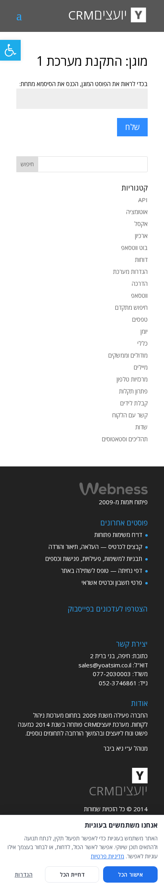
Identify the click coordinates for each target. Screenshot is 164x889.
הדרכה (140, 283)
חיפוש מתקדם (131, 307)
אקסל (141, 224)
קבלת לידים (134, 403)
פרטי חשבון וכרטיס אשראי (112, 582)
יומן (144, 331)
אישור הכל (130, 874)
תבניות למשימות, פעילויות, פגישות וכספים (93, 559)
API (143, 200)
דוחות (141, 260)
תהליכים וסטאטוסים (125, 439)
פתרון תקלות (133, 391)
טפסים (140, 319)
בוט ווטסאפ (134, 248)
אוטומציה (137, 212)
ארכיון (141, 236)
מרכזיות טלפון (132, 379)
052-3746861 (118, 683)
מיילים (141, 367)
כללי (142, 343)
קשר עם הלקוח (130, 415)
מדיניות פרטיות (107, 856)
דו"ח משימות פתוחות (118, 535)
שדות (141, 427)
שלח (132, 127)
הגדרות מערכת (130, 271)
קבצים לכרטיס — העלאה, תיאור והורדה (95, 547)
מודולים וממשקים (128, 355)
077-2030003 (112, 674)
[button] (10, 50)
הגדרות (24, 874)
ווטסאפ (139, 295)
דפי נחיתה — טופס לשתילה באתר (101, 570)
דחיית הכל (72, 874)
